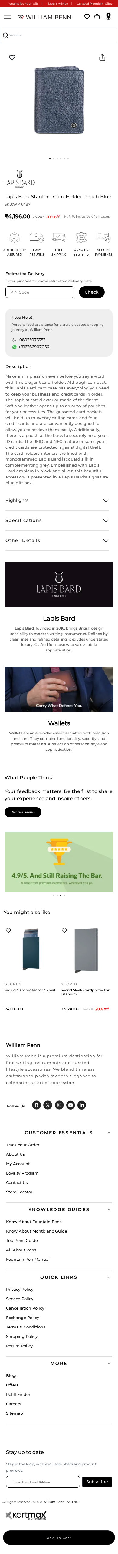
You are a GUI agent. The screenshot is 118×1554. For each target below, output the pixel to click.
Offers (12, 1384)
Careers (13, 1403)
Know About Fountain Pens (34, 1221)
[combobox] (59, 35)
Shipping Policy (22, 1336)
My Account (18, 1163)
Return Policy (19, 1345)
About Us (15, 1154)
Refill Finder (18, 1394)
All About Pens (21, 1249)
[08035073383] (13, 339)
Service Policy (19, 1298)
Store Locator (19, 1191)
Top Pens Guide (22, 1240)
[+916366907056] (14, 347)
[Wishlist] (87, 17)
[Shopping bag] (97, 17)
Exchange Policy (22, 1317)
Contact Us (17, 1182)
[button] (50, 158)
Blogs (12, 1375)
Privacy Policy (19, 1289)
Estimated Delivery (24, 273)
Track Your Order (22, 1144)
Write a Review (23, 812)
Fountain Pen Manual (28, 1259)
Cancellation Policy (25, 1308)
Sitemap (14, 1413)
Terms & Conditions (25, 1326)
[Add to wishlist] (12, 57)
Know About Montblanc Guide (36, 1231)
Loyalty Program (22, 1173)
